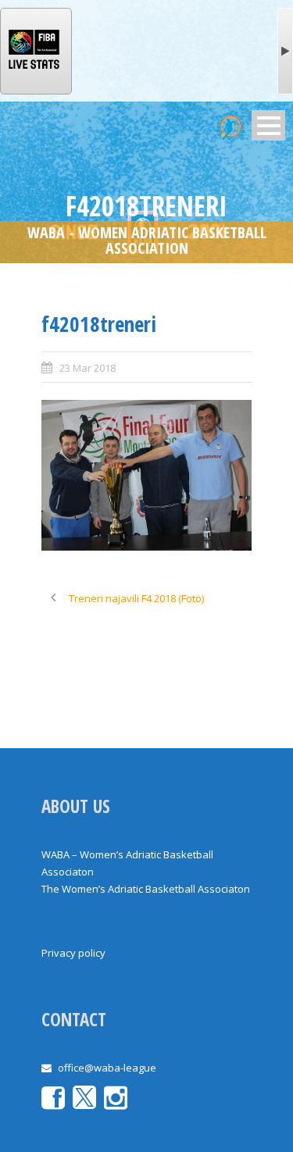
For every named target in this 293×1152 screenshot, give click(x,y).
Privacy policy (73, 953)
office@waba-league (107, 1068)
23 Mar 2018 (87, 368)
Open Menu (268, 125)
